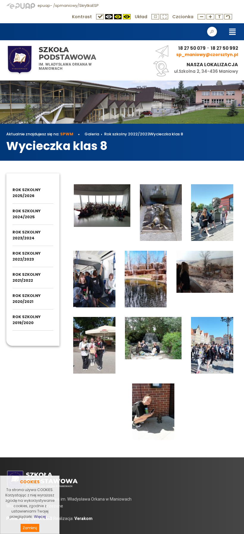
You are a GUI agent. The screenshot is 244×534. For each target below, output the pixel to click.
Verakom (83, 518)
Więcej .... (42, 516)
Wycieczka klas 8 (166, 134)
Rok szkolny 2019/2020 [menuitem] (26, 320)
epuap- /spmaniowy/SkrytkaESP (67, 5)
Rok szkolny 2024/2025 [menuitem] (26, 214)
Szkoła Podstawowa (67, 53)
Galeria (92, 134)
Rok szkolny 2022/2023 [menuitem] (26, 256)
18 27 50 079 (192, 48)
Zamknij (30, 527)
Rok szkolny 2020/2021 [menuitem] (26, 298)
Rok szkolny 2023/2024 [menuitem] (26, 235)
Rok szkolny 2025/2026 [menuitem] (26, 193)
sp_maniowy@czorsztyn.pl (207, 55)
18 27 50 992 (224, 48)
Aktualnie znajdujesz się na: (39, 134)
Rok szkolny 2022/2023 (127, 134)
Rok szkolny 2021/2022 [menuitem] (26, 277)
